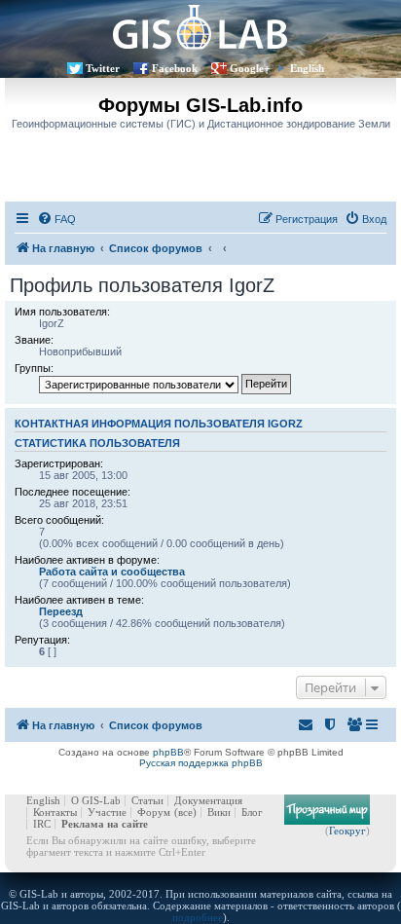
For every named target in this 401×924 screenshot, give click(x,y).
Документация (208, 800)
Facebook (175, 68)
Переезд (61, 611)
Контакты (55, 812)
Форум (153, 812)
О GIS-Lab (96, 800)
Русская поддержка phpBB (201, 763)
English (307, 68)
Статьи (147, 800)
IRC (42, 824)
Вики (219, 812)
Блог (252, 812)
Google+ (250, 68)
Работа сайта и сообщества (112, 571)
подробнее (197, 917)
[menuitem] (56, 219)
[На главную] (200, 27)
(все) (185, 812)
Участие (107, 812)
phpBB (168, 752)
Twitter (103, 68)
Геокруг (347, 830)
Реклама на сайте (104, 824)
